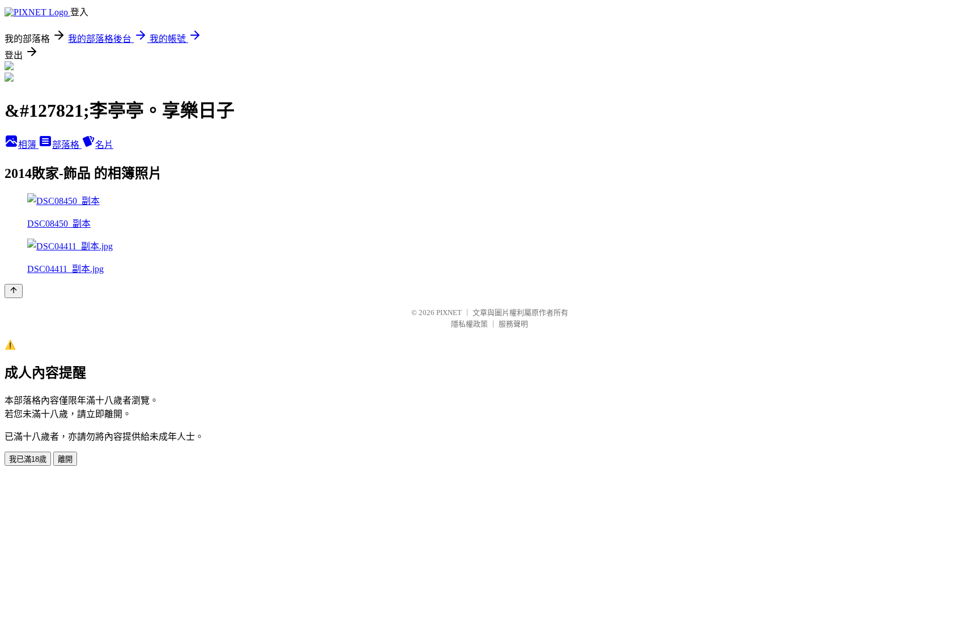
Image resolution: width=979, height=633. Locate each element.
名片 (104, 145)
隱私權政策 (469, 324)
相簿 (28, 145)
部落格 (67, 145)
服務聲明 (513, 324)
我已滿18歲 (27, 459)
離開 (65, 459)
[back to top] (14, 291)
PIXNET (449, 312)
